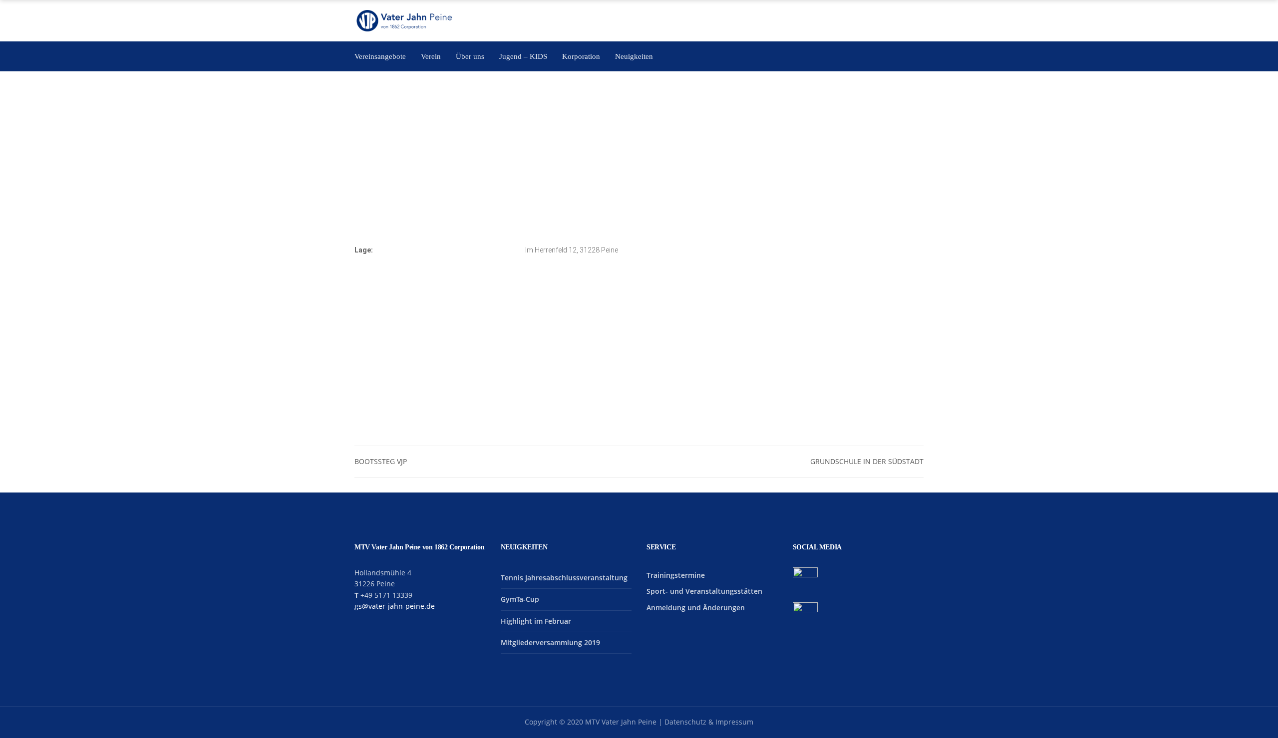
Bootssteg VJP (380, 461)
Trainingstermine (675, 575)
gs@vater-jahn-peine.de (394, 606)
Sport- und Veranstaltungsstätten (704, 591)
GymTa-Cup (520, 599)
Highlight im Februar (536, 621)
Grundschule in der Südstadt (867, 461)
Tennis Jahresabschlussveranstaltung (564, 577)
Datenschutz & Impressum (708, 722)
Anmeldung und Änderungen (695, 607)
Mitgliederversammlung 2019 (550, 642)
